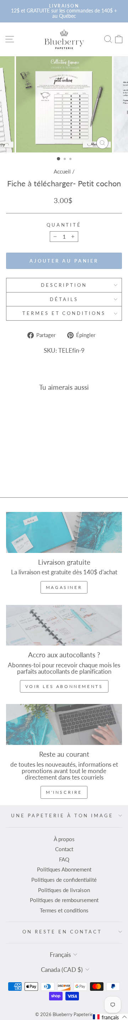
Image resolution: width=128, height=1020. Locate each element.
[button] (110, 1017)
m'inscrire (64, 792)
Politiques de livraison (64, 890)
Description (64, 285)
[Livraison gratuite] (64, 532)
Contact (64, 849)
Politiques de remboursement (64, 900)
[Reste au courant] (64, 724)
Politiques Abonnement (64, 869)
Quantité (64, 225)
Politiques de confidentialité (64, 879)
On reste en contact (62, 931)
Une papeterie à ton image (62, 815)
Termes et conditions (64, 313)
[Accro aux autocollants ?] (64, 625)
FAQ (64, 859)
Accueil (62, 171)
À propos (64, 839)
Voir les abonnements (64, 686)
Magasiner (64, 587)
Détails (64, 299)
